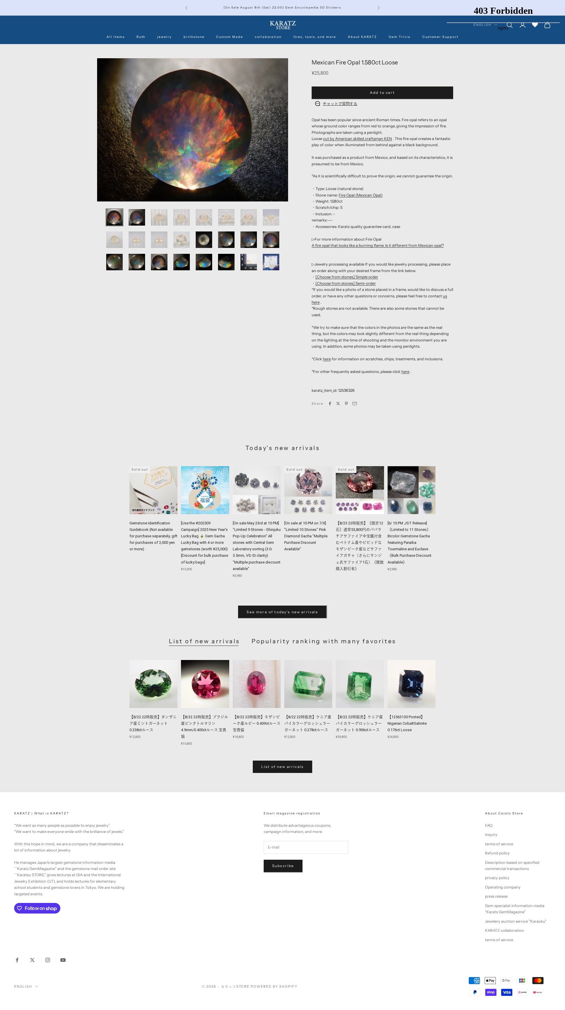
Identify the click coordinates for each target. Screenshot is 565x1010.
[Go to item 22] (226, 262)
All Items (116, 37)
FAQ (488, 825)
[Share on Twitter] (338, 403)
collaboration (268, 37)
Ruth (141, 37)
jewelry (164, 37)
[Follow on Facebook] (17, 960)
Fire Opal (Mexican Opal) (361, 195)
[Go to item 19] (159, 262)
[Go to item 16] (271, 240)
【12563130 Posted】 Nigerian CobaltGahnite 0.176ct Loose (407, 723)
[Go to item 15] (248, 240)
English (23, 986)
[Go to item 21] (204, 262)
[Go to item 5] (204, 217)
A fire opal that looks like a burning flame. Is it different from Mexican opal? (378, 245)
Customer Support (440, 37)
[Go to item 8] (271, 217)
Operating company (503, 887)
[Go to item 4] (181, 217)
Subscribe (283, 866)
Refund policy (497, 853)
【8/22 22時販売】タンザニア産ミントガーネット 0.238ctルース (153, 723)
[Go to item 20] (181, 262)
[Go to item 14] (226, 240)
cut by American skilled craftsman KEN (357, 138)
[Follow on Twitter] (32, 960)
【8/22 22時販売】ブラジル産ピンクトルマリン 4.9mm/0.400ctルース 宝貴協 (204, 727)
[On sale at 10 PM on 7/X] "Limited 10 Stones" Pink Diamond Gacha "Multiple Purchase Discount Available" (306, 536)
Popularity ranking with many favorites (324, 641)
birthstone (194, 37)
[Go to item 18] (137, 262)
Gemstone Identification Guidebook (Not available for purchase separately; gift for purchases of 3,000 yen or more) (153, 536)
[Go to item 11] (159, 240)
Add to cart (382, 92)
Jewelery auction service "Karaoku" (515, 921)
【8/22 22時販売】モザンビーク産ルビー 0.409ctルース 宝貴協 (256, 723)
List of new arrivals (204, 641)
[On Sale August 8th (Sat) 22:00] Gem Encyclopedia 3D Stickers (282, 7)
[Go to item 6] (226, 217)
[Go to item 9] (114, 240)
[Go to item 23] (248, 262)
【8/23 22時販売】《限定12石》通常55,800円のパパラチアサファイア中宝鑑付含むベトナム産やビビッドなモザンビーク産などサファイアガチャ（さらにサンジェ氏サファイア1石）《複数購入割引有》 (360, 546)
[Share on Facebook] (330, 403)
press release (496, 896)
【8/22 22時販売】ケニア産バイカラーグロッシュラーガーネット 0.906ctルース (359, 723)
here (327, 358)
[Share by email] (354, 403)
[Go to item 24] (271, 262)
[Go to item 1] (114, 217)
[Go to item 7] (248, 217)
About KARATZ (362, 37)
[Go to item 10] (137, 240)
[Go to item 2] (137, 217)
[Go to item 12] (181, 240)
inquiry (491, 834)
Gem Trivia (399, 37)
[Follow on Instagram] (48, 960)
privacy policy (497, 877)
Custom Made (229, 37)
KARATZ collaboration (504, 930)
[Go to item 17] (114, 262)
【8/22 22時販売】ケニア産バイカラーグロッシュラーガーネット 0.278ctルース (307, 723)
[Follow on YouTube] (63, 960)
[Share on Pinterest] (346, 403)
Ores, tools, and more (314, 37)
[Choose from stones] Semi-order (345, 283)
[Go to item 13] (204, 240)
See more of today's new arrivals (282, 612)
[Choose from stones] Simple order (346, 276)
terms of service (499, 843)
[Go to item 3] (159, 217)
